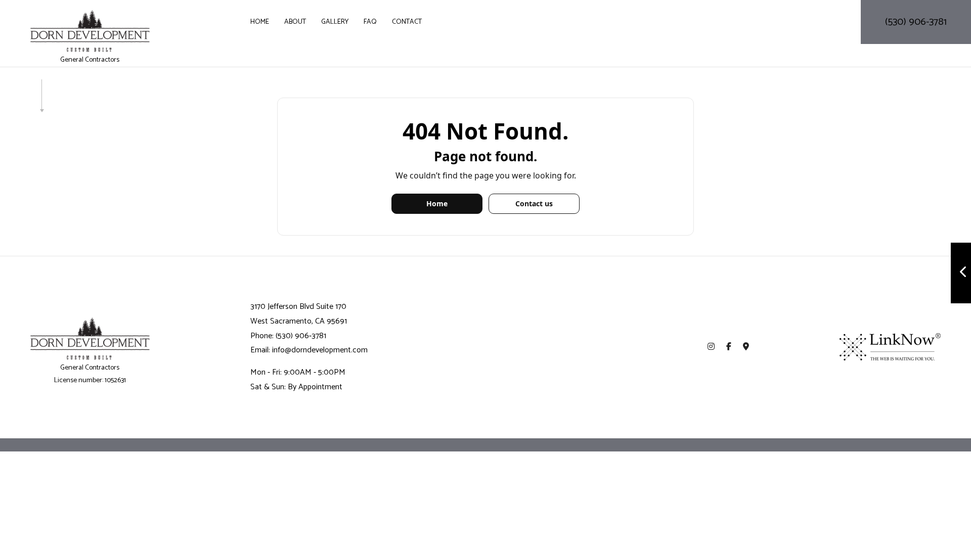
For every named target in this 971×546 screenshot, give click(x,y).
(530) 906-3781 (916, 22)
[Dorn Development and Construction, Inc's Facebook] (728, 347)
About (295, 22)
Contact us (534, 203)
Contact (407, 22)
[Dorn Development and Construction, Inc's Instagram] (710, 347)
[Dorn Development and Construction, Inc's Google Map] (746, 347)
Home (259, 22)
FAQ (370, 22)
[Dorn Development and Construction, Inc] (90, 31)
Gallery (334, 22)
